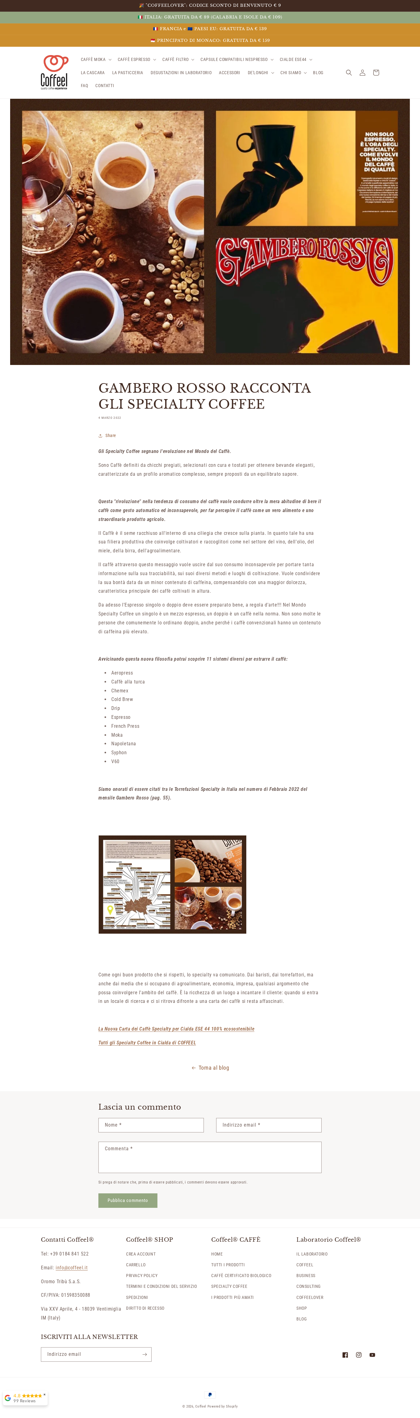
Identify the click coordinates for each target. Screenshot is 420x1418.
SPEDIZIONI (137, 1297)
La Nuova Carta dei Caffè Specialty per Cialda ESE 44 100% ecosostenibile (176, 1029)
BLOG (301, 1318)
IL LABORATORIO (311, 1254)
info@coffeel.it (72, 1268)
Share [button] (110, 435)
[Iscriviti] (144, 1354)
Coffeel (200, 1406)
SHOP (301, 1308)
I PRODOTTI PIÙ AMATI (232, 1297)
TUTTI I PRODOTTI (228, 1264)
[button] (95, 59)
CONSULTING (308, 1286)
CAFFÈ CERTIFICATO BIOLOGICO (241, 1275)
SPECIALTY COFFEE (229, 1286)
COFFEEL (304, 1264)
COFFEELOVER (309, 1297)
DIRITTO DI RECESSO (145, 1308)
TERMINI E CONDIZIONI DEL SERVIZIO (161, 1286)
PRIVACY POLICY (141, 1275)
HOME (217, 1254)
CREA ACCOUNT (141, 1254)
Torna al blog (214, 1067)
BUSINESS (305, 1275)
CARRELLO (136, 1264)
